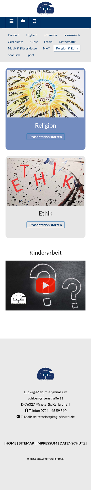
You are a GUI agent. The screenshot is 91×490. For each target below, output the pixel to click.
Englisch (31, 35)
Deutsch (13, 35)
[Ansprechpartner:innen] (34, 22)
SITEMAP (26, 443)
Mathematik (67, 42)
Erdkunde (50, 35)
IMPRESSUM (46, 443)
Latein (48, 42)
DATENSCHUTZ (72, 443)
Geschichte (15, 42)
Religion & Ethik (67, 48)
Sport (30, 55)
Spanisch (14, 55)
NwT (46, 48)
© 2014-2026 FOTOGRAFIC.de (45, 459)
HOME (11, 443)
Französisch (71, 35)
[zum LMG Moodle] (22, 22)
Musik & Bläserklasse (22, 48)
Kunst (34, 42)
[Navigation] (11, 22)
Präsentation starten (45, 136)
